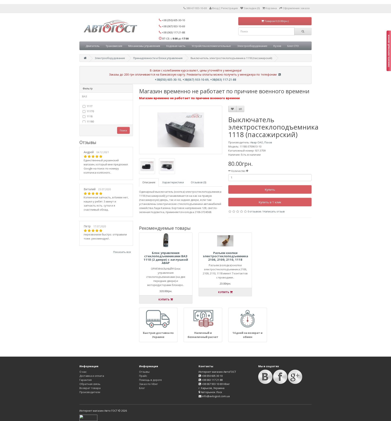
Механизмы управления (144, 46)
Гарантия (85, 380)
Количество (238, 171)
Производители (89, 392)
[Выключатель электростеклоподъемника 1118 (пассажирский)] (180, 130)
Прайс (143, 376)
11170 (90, 111)
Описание (148, 182)
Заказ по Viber (148, 384)
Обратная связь (89, 384)
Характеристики (173, 182)
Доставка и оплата (91, 376)
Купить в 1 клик (270, 202)
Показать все (122, 252)
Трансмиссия (114, 46)
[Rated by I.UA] (88, 417)
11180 (90, 121)
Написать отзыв (274, 211)
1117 (89, 106)
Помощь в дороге (150, 380)
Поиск (123, 130)
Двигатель (93, 46)
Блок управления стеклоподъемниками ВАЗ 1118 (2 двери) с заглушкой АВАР (166, 258)
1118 (89, 116)
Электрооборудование (252, 46)
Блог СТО (293, 46)
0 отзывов (254, 211)
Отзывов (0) (198, 182)
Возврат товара (90, 388)
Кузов (277, 46)
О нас (83, 372)
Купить (270, 189)
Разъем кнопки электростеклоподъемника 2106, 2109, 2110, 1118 (225, 256)
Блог (142, 388)
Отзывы (144, 372)
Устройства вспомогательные (211, 46)
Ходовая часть (176, 46)
